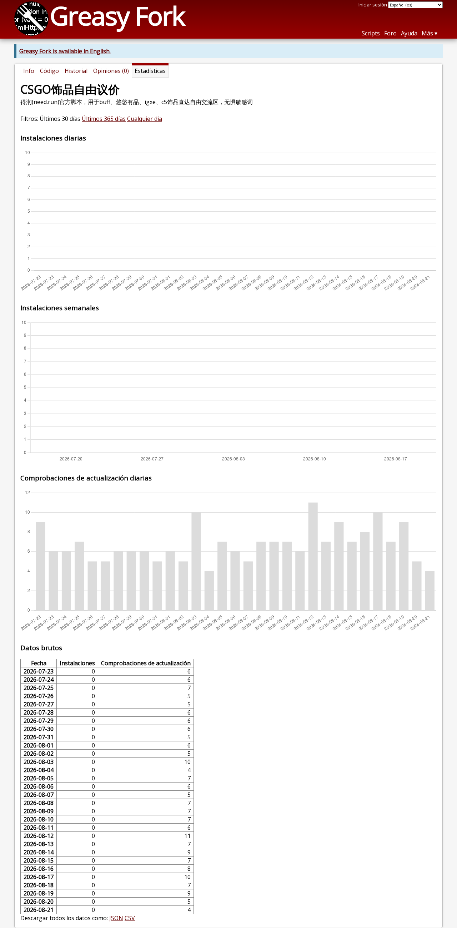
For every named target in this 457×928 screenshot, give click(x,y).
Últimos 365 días (104, 119)
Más (427, 33)
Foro (390, 33)
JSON (116, 918)
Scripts (371, 33)
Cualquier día (144, 119)
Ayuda (409, 33)
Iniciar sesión (372, 4)
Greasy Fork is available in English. (65, 51)
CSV (130, 918)
